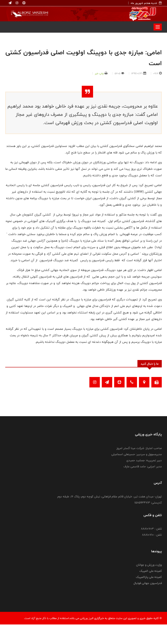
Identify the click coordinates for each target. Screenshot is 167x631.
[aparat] (23, 3)
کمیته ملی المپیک (150, 571)
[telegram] (10, 3)
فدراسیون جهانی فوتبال (148, 583)
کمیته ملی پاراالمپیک (149, 577)
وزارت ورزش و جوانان (149, 564)
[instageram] (16, 3)
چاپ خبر (99, 73)
